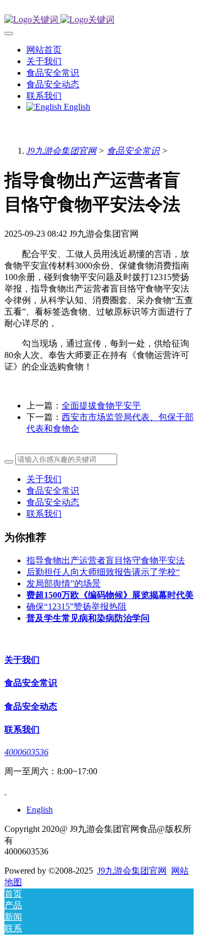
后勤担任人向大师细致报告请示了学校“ (103, 572)
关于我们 (44, 479)
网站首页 (44, 49)
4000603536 (26, 752)
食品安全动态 (52, 502)
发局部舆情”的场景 (63, 583)
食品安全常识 (133, 150)
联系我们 (44, 513)
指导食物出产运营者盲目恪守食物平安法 (105, 560)
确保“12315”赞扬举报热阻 (76, 606)
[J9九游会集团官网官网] (99, 20)
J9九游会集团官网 (61, 150)
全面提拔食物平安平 (101, 405)
